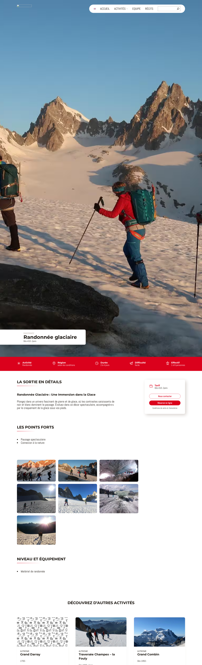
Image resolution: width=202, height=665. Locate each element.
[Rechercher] (178, 9)
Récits (149, 8)
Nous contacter (165, 396)
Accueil (105, 8)
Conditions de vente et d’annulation (164, 408)
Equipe (136, 8)
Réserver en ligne (165, 402)
